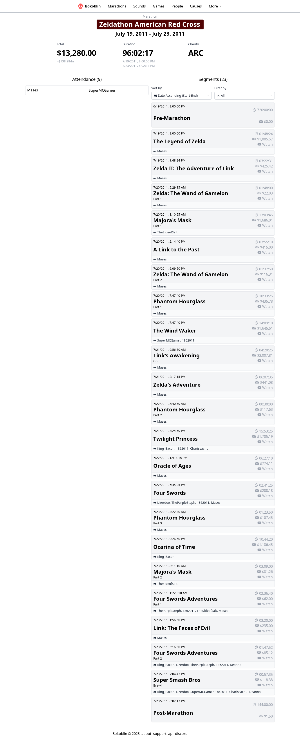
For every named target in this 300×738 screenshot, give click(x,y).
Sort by (156, 88)
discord (181, 733)
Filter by (220, 88)
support (159, 733)
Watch (267, 144)
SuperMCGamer (102, 90)
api (170, 733)
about (146, 733)
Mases (32, 90)
